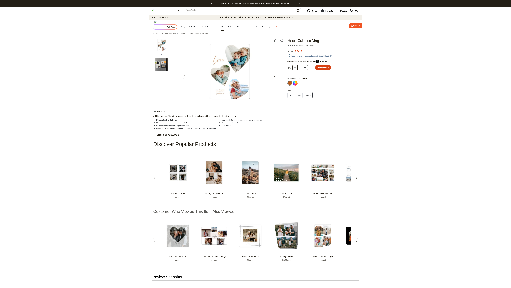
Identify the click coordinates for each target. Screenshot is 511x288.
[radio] (289, 83)
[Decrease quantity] (295, 67)
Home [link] (155, 33)
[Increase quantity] (305, 67)
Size (289, 90)
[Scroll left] (154, 178)
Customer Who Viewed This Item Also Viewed (193, 211)
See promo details (282, 3)
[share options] (275, 40)
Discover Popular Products (184, 144)
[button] (298, 10)
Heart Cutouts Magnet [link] (198, 33)
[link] (323, 45)
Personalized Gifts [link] (168, 33)
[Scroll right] (356, 178)
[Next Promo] (299, 3)
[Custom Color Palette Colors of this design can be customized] (295, 83)
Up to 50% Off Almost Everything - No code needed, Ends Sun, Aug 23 (248, 3)
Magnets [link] (182, 33)
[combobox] (236, 10)
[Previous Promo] (212, 3)
